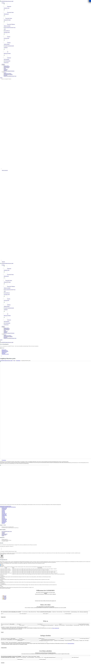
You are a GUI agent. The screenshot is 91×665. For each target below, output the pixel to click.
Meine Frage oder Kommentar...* (26, 642)
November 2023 (4, 513)
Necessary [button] (1, 564)
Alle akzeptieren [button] (12, 553)
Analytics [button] (1, 580)
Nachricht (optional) (43, 659)
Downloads (5, 75)
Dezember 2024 (4, 508)
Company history (6, 65)
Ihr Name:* (54, 657)
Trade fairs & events (7, 66)
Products (3, 2)
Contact (1, 77)
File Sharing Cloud (5, 350)
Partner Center (4, 349)
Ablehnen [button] (8, 553)
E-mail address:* (40, 624)
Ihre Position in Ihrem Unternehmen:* (19, 639)
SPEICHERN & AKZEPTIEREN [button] (5, 588)
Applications (6, 69)
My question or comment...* (23, 627)
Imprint (3, 535)
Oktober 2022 (4, 520)
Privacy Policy (4, 534)
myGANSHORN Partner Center (7, 531)
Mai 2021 (3, 523)
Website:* (72, 639)
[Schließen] (90, 1)
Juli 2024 (3, 510)
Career (5, 68)
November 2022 (4, 519)
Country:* (19, 624)
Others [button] (1, 585)
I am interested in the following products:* (47, 625)
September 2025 (4, 507)
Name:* (60, 624)
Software (3, 64)
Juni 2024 (3, 511)
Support (5, 72)
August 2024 (4, 509)
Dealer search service (5, 351)
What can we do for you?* (5, 624)
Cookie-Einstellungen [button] (3, 553)
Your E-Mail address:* (23, 613)
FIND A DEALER (5, 170)
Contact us (5, 70)
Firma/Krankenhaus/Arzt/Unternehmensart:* (48, 639)
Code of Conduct (6, 67)
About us (3, 533)
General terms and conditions (8, 74)
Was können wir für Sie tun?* (5, 638)
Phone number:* (45, 613)
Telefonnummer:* (20, 640)
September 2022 (4, 521)
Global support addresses (7, 73)
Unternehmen (4, 460)
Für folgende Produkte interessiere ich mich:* (46, 640)
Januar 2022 (4, 522)
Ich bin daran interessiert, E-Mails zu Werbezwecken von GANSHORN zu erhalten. (14, 644)
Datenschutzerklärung (71, 643)
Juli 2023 (3, 516)
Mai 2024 (3, 512)
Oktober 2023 (4, 514)
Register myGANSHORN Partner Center (10, 338)
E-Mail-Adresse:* (41, 638)
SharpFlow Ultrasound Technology (9, 333)
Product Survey (4, 352)
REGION (3, 261)
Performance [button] (2, 577)
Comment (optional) (68, 613)
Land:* (21, 638)
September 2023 (4, 515)
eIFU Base (3, 353)
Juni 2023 (3, 517)
